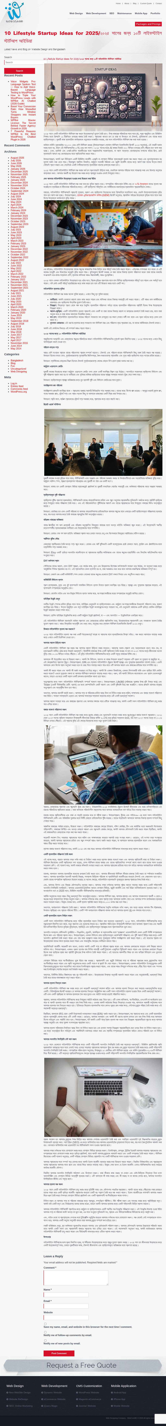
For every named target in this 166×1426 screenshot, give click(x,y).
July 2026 (16, 160)
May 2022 (16, 268)
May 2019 (16, 318)
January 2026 (18, 168)
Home (118, 3)
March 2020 (17, 307)
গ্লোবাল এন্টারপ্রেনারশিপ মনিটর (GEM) (93, 195)
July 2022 (16, 262)
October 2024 (18, 188)
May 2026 (16, 166)
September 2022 (19, 257)
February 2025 (18, 177)
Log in (14, 383)
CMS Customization (89, 1386)
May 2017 (16, 337)
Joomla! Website (87, 1406)
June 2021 (16, 296)
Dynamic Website (53, 1392)
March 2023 (17, 240)
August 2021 (17, 290)
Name (48, 1289)
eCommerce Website (54, 1399)
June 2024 (16, 199)
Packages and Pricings (148, 24)
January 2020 (18, 312)
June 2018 (16, 329)
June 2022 (16, 265)
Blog (134, 3)
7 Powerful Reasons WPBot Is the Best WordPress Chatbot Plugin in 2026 (23, 135)
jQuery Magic (51, 1406)
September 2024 (19, 191)
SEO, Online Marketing (21, 1406)
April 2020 (16, 304)
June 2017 (16, 334)
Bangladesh (17, 360)
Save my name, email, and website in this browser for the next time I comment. (88, 1326)
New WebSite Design (20, 1392)
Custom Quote (146, 3)
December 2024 (19, 182)
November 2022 (19, 251)
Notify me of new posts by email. (62, 1343)
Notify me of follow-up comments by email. (68, 1335)
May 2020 (16, 301)
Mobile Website (121, 1406)
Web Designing (19, 371)
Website (48, 1312)
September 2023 (19, 224)
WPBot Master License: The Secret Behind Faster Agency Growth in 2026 (23, 124)
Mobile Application (123, 1386)
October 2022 (18, 254)
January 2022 (18, 279)
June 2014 (16, 345)
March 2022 (17, 273)
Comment (50, 1267)
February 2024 (18, 210)
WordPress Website (89, 1392)
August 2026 (17, 157)
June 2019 (16, 315)
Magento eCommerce (90, 1399)
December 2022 (19, 249)
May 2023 (16, 235)
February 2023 (18, 243)
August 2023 (17, 226)
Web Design (76, 13)
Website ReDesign (18, 1399)
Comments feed (19, 388)
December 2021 (19, 282)
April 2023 (16, 238)
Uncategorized (18, 368)
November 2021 (19, 285)
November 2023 (19, 218)
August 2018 (17, 323)
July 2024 (16, 196)
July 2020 (16, 298)
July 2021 (16, 293)
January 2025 (18, 179)
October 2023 (18, 221)
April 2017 (16, 340)
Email (48, 1301)
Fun (13, 366)
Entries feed (17, 386)
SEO (111, 13)
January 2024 (18, 213)
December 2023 (19, 215)
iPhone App (119, 1399)
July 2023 (16, 229)
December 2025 (19, 171)
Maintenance (124, 13)
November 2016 (19, 343)
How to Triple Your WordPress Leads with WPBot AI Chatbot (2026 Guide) (23, 99)
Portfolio (155, 13)
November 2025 (19, 174)
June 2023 (16, 232)
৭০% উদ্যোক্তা (141, 184)
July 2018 (16, 326)
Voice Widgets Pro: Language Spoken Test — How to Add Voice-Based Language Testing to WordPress (23, 87)
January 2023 (18, 246)
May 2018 (16, 332)
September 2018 (19, 320)
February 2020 (18, 309)
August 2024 (17, 193)
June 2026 (16, 163)
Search (8, 57)
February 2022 (18, 276)
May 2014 (16, 348)
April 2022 (16, 271)
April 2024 (16, 204)
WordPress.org (19, 391)
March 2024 (17, 207)
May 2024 (16, 202)
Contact (159, 3)
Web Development (96, 13)
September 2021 (19, 287)
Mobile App (141, 13)
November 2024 (19, 185)
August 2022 (17, 260)
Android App (120, 1392)
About (126, 3)
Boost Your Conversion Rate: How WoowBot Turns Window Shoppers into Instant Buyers (23, 112)
